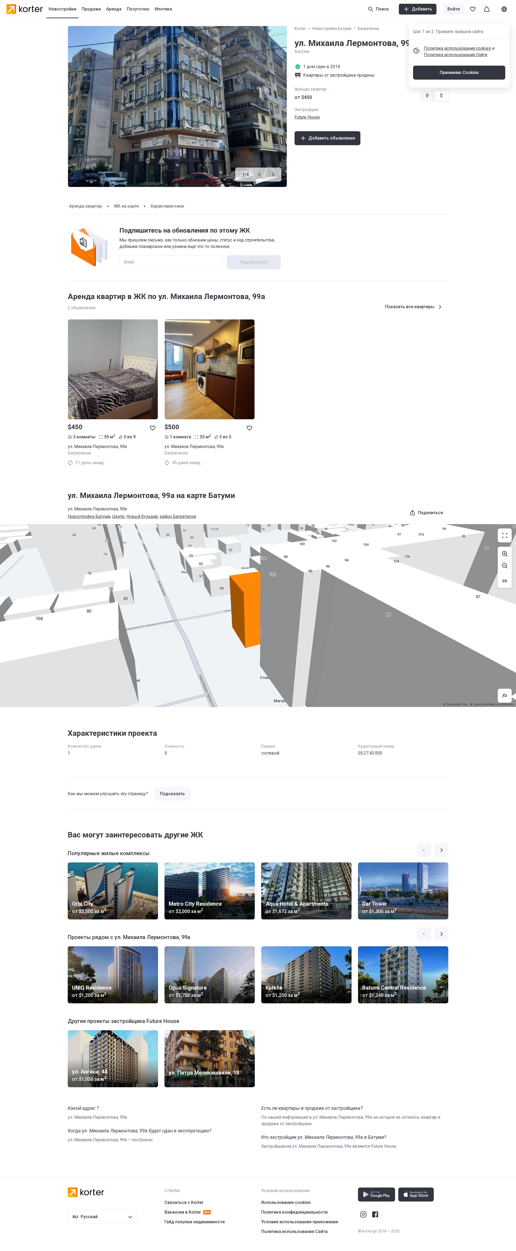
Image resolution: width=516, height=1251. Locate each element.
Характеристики (167, 206)
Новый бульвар (142, 516)
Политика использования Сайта (455, 54)
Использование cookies (286, 1202)
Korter (300, 28)
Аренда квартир (85, 206)
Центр (118, 516)
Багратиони (368, 28)
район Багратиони (178, 516)
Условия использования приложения (299, 1221)
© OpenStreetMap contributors (492, 704)
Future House (307, 117)
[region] (258, 615)
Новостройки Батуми (331, 28)
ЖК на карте (126, 206)
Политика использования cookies (457, 48)
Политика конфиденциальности (294, 1212)
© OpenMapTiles (455, 704)
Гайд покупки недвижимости (194, 1221)
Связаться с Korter (183, 1202)
